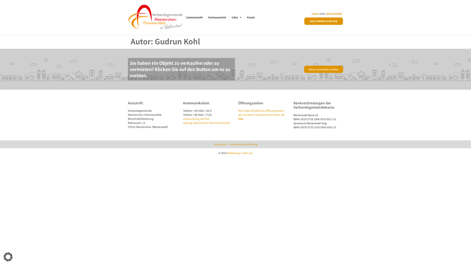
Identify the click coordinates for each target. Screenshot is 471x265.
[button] (8, 257)
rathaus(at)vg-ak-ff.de (196, 119)
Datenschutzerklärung (243, 144)
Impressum (221, 144)
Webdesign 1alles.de (240, 153)
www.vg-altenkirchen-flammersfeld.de (206, 123)
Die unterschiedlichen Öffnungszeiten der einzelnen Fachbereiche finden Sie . (261, 115)
